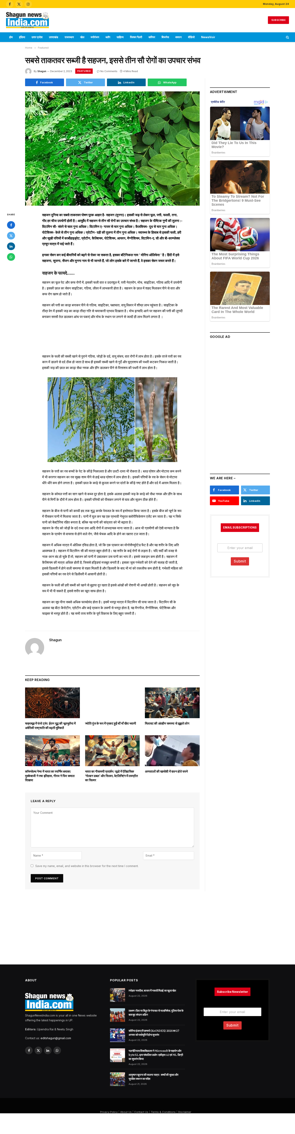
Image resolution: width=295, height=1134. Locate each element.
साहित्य (120, 37)
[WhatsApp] (11, 257)
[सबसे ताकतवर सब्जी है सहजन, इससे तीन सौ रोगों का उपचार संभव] (112, 148)
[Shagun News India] (27, 20)
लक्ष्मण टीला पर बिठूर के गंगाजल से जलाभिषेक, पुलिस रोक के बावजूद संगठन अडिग (156, 1012)
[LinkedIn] (11, 246)
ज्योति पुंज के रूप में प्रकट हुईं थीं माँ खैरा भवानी (110, 723)
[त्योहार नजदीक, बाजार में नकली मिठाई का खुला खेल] (117, 995)
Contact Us (141, 1112)
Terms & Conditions (163, 1112)
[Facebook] (11, 225)
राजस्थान (69, 37)
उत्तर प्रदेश (37, 37)
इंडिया (22, 37)
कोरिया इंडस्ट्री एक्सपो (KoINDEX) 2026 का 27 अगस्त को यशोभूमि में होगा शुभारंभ (154, 1033)
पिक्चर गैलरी (136, 37)
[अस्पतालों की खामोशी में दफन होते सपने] (172, 750)
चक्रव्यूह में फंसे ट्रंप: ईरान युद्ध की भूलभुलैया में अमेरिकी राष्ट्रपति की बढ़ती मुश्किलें (50, 725)
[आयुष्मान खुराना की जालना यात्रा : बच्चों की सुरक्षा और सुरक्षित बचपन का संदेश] (117, 1079)
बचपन (178, 37)
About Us (126, 1112)
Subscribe (278, 19)
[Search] (287, 37)
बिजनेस (165, 37)
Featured (84, 71)
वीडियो (191, 37)
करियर (152, 37)
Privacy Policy (109, 1112)
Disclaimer (184, 1112)
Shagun (41, 71)
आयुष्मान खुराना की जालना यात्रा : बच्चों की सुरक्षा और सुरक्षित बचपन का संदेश (153, 1077)
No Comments (108, 71)
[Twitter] (11, 235)
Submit (240, 561)
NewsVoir (208, 37)
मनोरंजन (95, 37)
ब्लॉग (108, 37)
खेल (82, 37)
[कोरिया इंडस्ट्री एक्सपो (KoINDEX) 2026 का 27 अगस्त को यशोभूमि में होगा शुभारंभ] (117, 1035)
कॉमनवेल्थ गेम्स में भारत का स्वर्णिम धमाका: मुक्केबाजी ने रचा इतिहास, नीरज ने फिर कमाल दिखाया (49, 775)
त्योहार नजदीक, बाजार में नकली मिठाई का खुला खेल (152, 990)
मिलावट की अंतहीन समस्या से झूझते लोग (167, 723)
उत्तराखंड (53, 37)
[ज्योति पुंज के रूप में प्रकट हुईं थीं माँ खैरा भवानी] (112, 702)
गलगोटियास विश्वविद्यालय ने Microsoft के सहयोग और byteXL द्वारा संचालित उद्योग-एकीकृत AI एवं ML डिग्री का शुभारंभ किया (156, 1055)
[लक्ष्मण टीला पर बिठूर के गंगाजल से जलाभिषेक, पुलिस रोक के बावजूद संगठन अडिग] (117, 1015)
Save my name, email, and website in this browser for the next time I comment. (86, 866)
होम (11, 37)
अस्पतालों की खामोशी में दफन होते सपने (166, 771)
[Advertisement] (147, 19)
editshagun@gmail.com (56, 1038)
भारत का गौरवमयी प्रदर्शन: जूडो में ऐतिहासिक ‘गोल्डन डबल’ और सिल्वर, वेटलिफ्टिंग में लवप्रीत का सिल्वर (111, 775)
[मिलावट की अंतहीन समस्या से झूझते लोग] (172, 702)
